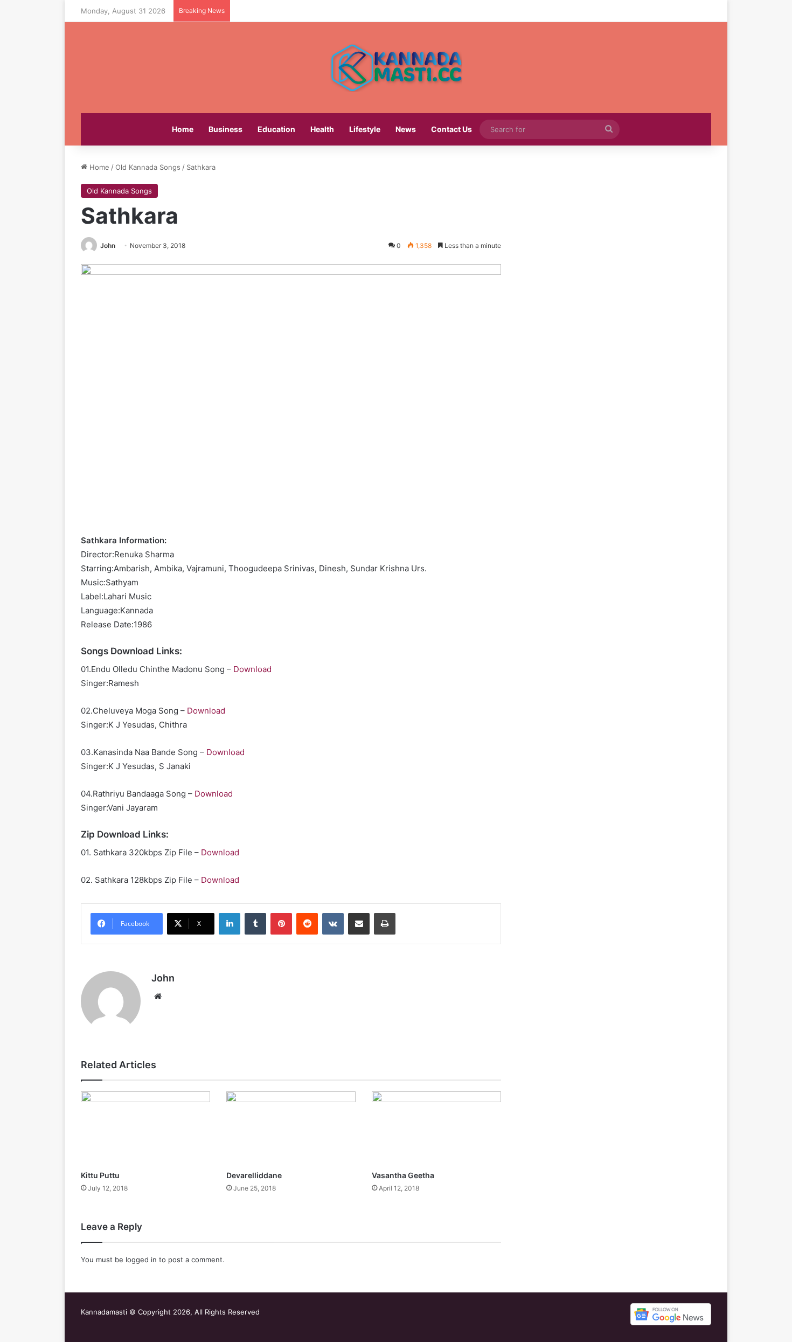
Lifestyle (364, 129)
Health (322, 129)
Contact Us (451, 129)
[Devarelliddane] (291, 1127)
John (107, 245)
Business (225, 129)
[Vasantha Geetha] (436, 1127)
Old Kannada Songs (147, 167)
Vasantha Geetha (403, 1175)
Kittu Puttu (100, 1175)
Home (182, 129)
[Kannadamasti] (396, 68)
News (405, 129)
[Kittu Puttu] (145, 1127)
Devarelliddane (254, 1175)
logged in (141, 1259)
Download (252, 669)
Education (276, 129)
